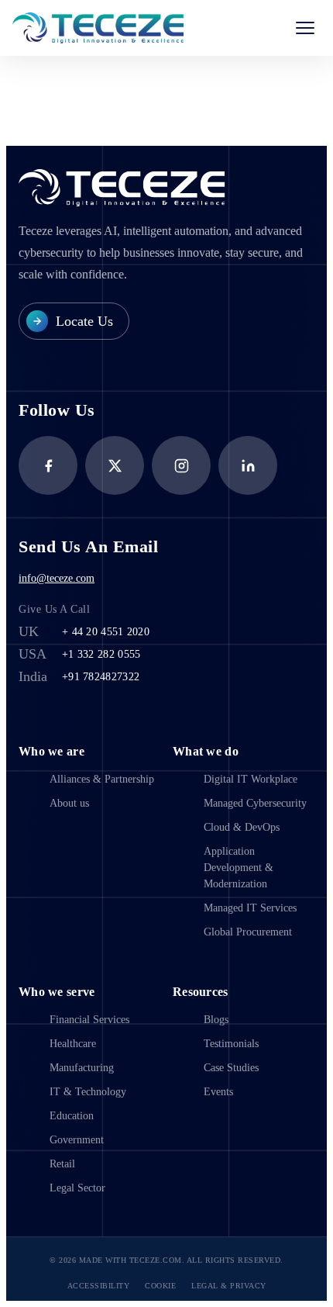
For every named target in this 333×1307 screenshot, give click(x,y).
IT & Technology (88, 1092)
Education (72, 1116)
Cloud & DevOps (242, 827)
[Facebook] (48, 465)
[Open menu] (305, 27)
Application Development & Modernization (238, 867)
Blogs (216, 1019)
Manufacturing (82, 1068)
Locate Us (84, 321)
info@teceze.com (56, 578)
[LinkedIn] (247, 465)
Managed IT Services (250, 908)
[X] (114, 465)
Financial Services (89, 1019)
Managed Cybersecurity (255, 803)
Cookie (160, 1285)
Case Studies (231, 1068)
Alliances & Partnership (102, 779)
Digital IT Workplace (250, 779)
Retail (62, 1164)
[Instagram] (181, 465)
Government (77, 1140)
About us (69, 803)
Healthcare (73, 1043)
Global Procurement (248, 932)
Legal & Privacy (228, 1285)
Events (218, 1092)
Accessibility (98, 1285)
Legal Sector (77, 1188)
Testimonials (231, 1043)
